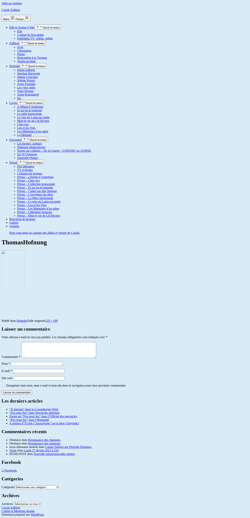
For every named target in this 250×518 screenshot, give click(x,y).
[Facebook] (9, 470)
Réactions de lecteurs (22, 219)
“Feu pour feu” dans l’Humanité (29, 419)
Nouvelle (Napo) (27, 157)
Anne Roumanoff (28, 94)
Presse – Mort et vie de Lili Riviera (38, 215)
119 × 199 (51, 320)
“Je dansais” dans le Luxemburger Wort (33, 409)
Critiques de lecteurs (29, 173)
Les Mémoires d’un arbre (32, 131)
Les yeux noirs (26, 87)
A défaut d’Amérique (30, 106)
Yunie (13, 450)
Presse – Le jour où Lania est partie (39, 201)
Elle (19, 31)
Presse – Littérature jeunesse (34, 212)
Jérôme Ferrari (26, 80)
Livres (13, 103)
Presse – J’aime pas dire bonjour (37, 191)
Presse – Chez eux (28, 180)
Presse (21, 54)
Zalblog (14, 43)
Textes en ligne (26, 61)
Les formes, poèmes (29, 143)
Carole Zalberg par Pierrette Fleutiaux (68, 447)
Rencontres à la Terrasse (32, 57)
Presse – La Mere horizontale (35, 198)
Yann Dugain (25, 91)
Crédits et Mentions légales (18, 511)
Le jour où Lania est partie (33, 117)
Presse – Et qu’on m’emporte (35, 187)
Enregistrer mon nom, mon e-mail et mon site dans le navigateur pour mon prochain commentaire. (66, 385)
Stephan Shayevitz (28, 73)
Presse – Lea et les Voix (31, 205)
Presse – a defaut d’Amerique (35, 177)
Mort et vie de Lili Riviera (33, 120)
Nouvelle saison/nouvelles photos (54, 454)
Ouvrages (15, 139)
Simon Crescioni (27, 77)
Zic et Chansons (27, 154)
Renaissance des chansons (44, 440)
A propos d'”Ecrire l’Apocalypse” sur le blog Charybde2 (44, 423)
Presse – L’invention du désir (35, 194)
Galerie (13, 222)
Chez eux (23, 124)
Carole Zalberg (11, 10)
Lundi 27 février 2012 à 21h (41, 450)
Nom (6, 363)
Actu (20, 47)
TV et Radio (25, 170)
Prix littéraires (25, 166)
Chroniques (24, 50)
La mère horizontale (29, 113)
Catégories (8, 487)
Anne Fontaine (26, 84)
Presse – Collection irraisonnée (36, 184)
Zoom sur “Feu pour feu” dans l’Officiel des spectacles (43, 416)
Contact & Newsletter (30, 34)
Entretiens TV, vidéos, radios (35, 38)
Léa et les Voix (26, 128)
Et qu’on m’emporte (29, 110)
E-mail (7, 371)
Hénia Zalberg (26, 70)
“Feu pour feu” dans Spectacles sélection (34, 412)
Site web (7, 378)
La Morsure (24, 135)
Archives (7, 504)
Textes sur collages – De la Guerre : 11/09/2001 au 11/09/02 (54, 150)
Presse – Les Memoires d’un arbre (38, 208)
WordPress (37, 514)
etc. (19, 98)
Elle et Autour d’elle (21, 27)
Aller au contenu (12, 3)
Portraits (14, 66)
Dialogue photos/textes (31, 147)
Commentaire (11, 356)
